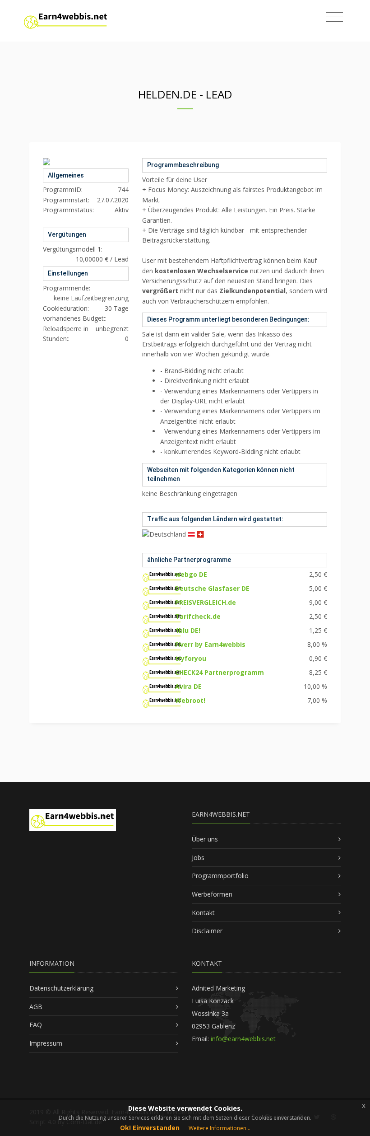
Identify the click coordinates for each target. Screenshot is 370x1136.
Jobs (198, 857)
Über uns (205, 839)
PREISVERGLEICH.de (205, 602)
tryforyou (190, 658)
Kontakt (203, 912)
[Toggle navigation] (334, 17)
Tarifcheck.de (198, 616)
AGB (35, 1006)
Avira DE (188, 686)
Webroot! (190, 700)
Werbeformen (212, 894)
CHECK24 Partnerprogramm (219, 672)
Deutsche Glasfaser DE (212, 588)
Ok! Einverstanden (150, 1127)
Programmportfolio (220, 875)
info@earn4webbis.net (243, 1038)
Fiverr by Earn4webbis (210, 644)
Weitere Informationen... (219, 1128)
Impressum (45, 1043)
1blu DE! (187, 630)
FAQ (35, 1024)
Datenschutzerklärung (61, 988)
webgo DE (191, 574)
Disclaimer (207, 930)
